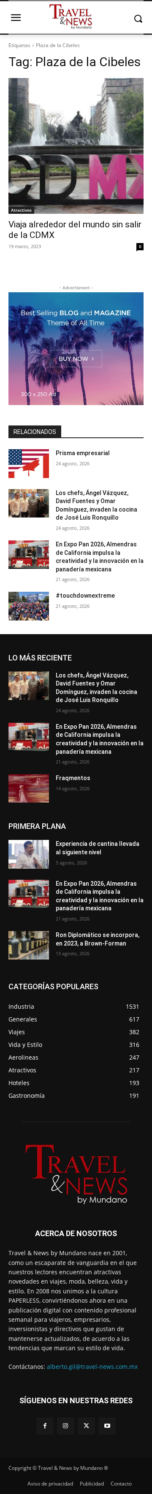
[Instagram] (65, 1426)
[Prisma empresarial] (28, 463)
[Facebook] (45, 1426)
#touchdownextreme (85, 595)
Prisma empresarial (83, 453)
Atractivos (21, 210)
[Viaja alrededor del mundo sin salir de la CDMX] (76, 146)
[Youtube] (107, 1426)
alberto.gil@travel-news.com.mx (92, 1367)
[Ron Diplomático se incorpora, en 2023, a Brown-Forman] (28, 945)
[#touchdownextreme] (28, 606)
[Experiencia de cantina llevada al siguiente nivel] (28, 854)
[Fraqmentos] (28, 788)
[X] (86, 1426)
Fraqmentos (73, 778)
